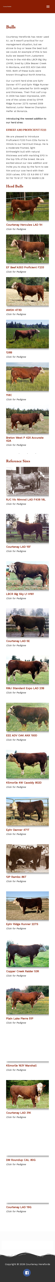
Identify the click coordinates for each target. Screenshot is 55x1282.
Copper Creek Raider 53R (22, 971)
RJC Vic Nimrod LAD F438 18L (26, 499)
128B (9, 352)
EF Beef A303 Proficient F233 (25, 267)
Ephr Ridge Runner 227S (22, 924)
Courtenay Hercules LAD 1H (24, 224)
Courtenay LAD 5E (18, 641)
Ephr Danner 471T (17, 829)
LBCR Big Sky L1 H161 (20, 593)
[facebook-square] (27, 1273)
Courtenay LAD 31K (18, 1112)
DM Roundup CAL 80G (21, 1159)
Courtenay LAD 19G (18, 1207)
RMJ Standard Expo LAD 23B (25, 688)
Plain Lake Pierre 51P (19, 1018)
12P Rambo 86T (16, 876)
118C (9, 395)
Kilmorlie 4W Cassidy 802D (24, 782)
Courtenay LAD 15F (18, 546)
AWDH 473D (14, 309)
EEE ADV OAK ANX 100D (21, 735)
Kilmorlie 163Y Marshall (21, 1065)
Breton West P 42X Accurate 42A (25, 439)
